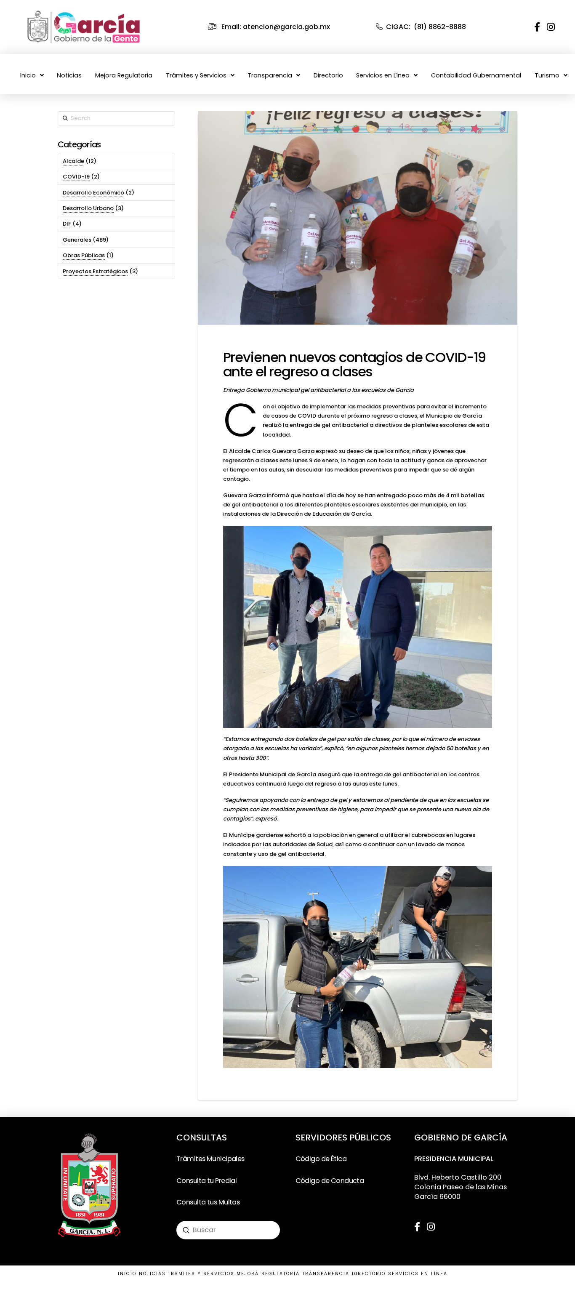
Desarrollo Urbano (88, 208)
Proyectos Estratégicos (95, 271)
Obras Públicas (84, 255)
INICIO (127, 1274)
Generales (77, 240)
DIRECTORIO (369, 1274)
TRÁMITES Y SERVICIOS (201, 1274)
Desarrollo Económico (93, 193)
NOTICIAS (152, 1274)
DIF (67, 224)
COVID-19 (76, 177)
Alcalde (73, 161)
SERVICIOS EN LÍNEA (417, 1274)
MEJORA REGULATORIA (268, 1274)
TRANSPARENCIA (326, 1274)
